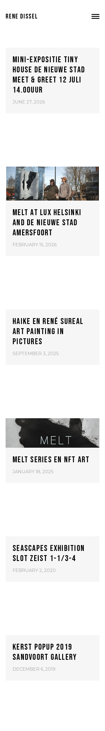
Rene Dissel (22, 16)
